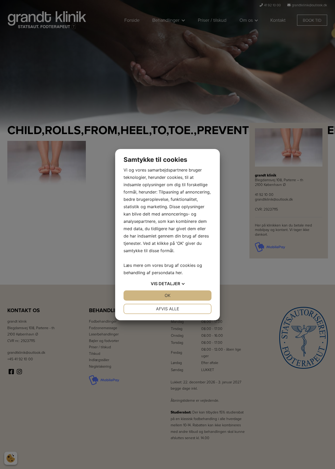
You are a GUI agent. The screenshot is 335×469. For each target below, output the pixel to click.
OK (167, 295)
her (179, 272)
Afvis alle (167, 308)
